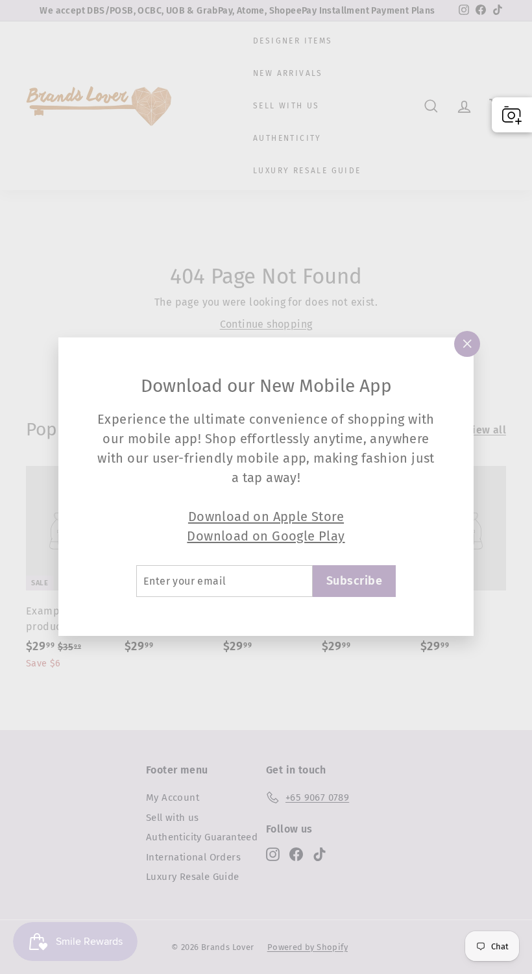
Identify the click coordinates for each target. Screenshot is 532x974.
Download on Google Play (266, 536)
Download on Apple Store (266, 516)
